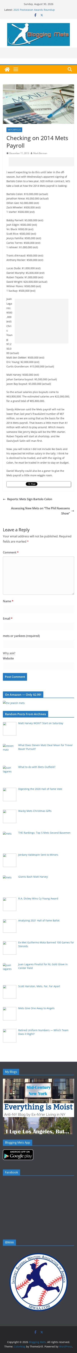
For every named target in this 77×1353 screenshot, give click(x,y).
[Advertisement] (43, 161)
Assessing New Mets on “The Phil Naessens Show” (40, 510)
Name (8, 601)
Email (8, 618)
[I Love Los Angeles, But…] (37, 1119)
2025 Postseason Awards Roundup (34, 9)
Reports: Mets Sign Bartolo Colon (29, 499)
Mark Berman (40, 153)
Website (8, 658)
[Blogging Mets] (7, 69)
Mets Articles (14, 129)
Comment (11, 552)
